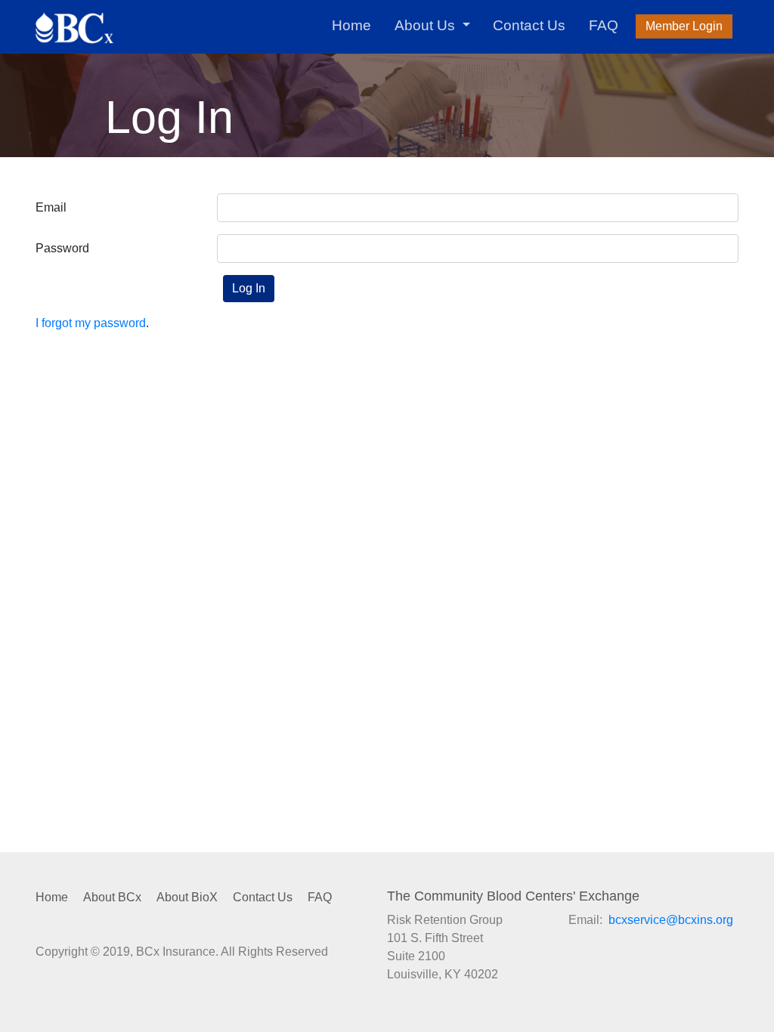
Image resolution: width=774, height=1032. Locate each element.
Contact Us (529, 25)
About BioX (187, 897)
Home (351, 25)
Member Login (684, 26)
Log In (248, 288)
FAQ (603, 25)
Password (62, 248)
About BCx (112, 897)
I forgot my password (91, 323)
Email (51, 207)
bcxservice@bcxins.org (670, 919)
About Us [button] (427, 25)
